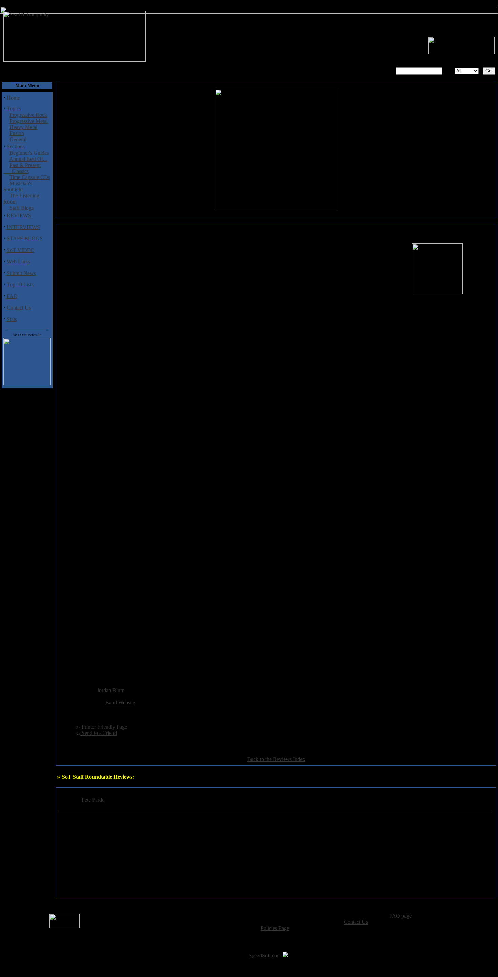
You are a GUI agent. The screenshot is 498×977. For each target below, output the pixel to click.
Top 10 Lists (20, 285)
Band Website (120, 702)
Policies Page (275, 928)
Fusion (16, 133)
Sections (15, 146)
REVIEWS (19, 215)
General (17, 139)
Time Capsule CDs (29, 177)
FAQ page (400, 916)
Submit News (21, 273)
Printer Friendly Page (103, 727)
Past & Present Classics (22, 168)
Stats (12, 319)
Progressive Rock (28, 115)
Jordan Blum (110, 690)
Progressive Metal (28, 121)
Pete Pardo (93, 800)
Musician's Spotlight (17, 186)
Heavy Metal (23, 127)
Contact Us (19, 308)
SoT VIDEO (21, 250)
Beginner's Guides (29, 153)
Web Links (18, 261)
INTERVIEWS (23, 227)
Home (13, 98)
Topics (13, 108)
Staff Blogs (21, 208)
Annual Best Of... (28, 159)
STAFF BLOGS (25, 238)
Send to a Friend (98, 733)
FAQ (12, 296)
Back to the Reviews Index (276, 759)
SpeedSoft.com (266, 955)
